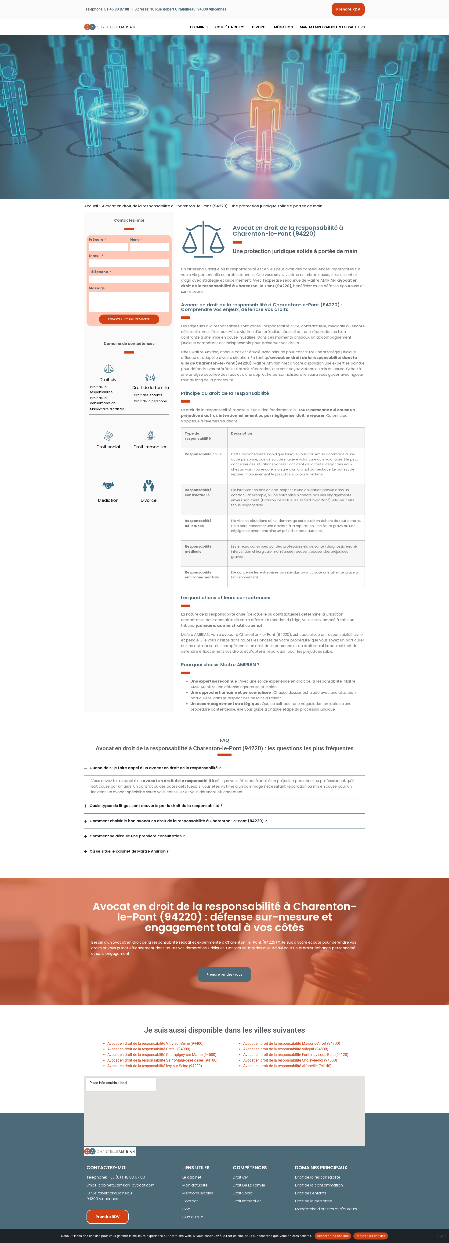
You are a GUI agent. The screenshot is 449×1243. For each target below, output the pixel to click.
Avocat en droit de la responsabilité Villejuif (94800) (285, 1049)
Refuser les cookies (371, 1236)
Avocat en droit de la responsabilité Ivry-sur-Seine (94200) (154, 1066)
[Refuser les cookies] (441, 1236)
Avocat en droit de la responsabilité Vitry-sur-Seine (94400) (155, 1043)
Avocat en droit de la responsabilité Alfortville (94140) (287, 1066)
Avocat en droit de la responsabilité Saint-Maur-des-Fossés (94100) (162, 1060)
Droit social (108, 447)
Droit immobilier (150, 447)
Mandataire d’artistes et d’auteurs (332, 27)
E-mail (95, 255)
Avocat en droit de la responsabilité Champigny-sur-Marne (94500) (162, 1054)
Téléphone (99, 271)
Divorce (259, 27)
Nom (134, 239)
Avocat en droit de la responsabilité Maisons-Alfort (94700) (291, 1043)
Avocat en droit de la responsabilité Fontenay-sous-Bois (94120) (295, 1054)
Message (97, 288)
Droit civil (109, 379)
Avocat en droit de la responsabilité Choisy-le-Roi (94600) (290, 1060)
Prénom (96, 239)
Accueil (91, 206)
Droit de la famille (150, 387)
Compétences (227, 27)
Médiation (283, 27)
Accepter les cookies (333, 1236)
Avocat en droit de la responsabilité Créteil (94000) (148, 1049)
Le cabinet (199, 27)
